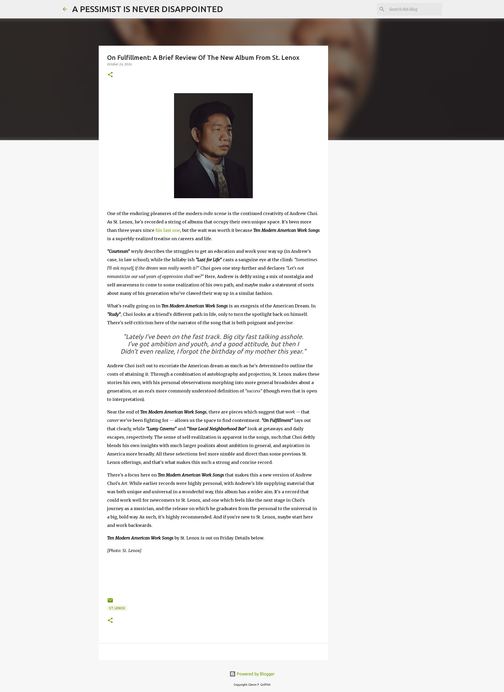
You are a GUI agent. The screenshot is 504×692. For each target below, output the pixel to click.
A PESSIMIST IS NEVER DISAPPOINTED (147, 9)
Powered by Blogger (255, 674)
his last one (167, 230)
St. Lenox (117, 608)
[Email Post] (110, 602)
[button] (110, 74)
